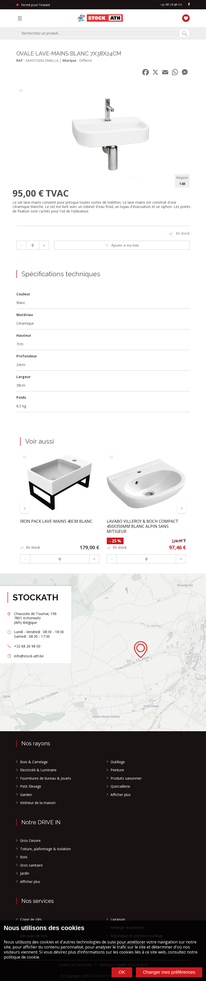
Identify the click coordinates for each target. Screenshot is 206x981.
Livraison (118, 919)
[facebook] (189, 5)
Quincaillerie (120, 786)
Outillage (118, 762)
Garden (26, 794)
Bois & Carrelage (34, 762)
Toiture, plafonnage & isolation (45, 849)
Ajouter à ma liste (125, 245)
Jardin (24, 873)
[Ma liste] (185, 17)
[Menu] (21, 18)
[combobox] (98, 33)
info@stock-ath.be (29, 656)
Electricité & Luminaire (38, 770)
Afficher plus (121, 794)
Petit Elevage (30, 786)
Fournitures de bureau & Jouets (45, 778)
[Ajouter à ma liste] (20, 91)
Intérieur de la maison (38, 803)
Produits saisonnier (126, 778)
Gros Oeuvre (30, 840)
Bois (23, 857)
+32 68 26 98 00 (171, 4)
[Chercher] (185, 33)
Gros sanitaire (31, 865)
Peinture (117, 770)
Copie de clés (31, 919)
